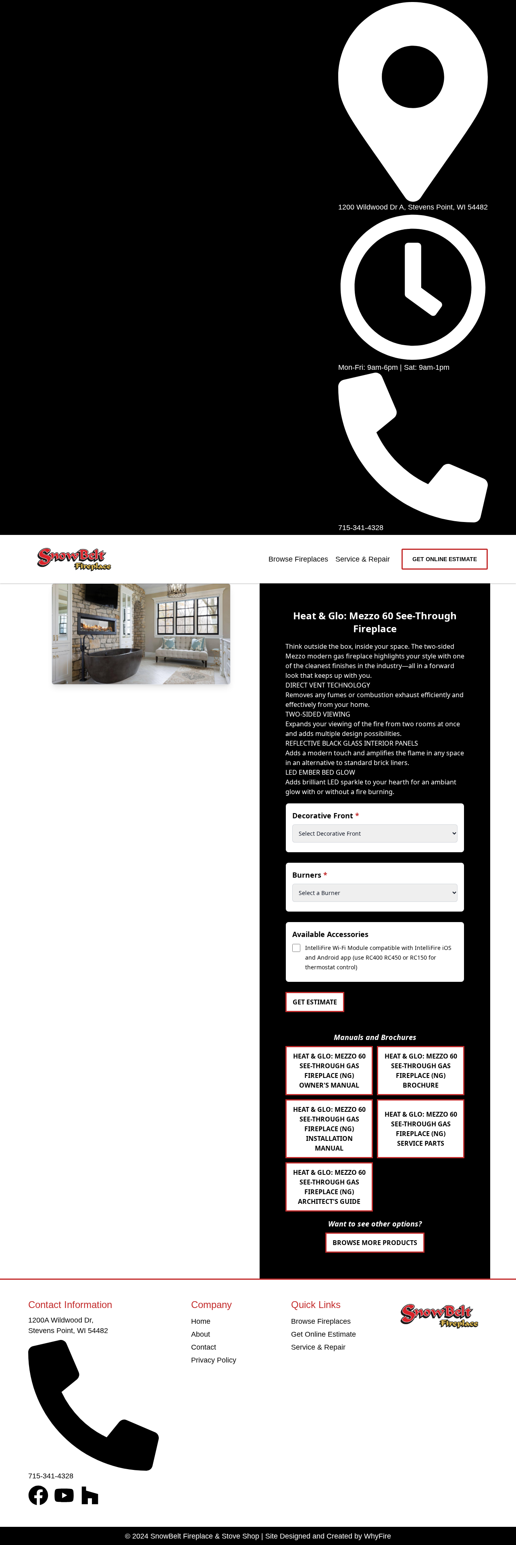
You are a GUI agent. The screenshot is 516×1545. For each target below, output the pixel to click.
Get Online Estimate (323, 1334)
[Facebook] (38, 1495)
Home (200, 1321)
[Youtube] (64, 1495)
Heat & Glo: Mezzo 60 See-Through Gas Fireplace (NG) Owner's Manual (329, 1071)
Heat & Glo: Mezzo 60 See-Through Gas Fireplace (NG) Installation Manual (329, 1129)
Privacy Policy (213, 1360)
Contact (203, 1347)
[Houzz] (90, 1495)
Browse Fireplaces (298, 559)
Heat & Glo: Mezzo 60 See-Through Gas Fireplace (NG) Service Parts (421, 1129)
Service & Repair (362, 559)
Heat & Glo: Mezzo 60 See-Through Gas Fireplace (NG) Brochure (421, 1071)
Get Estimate (315, 1002)
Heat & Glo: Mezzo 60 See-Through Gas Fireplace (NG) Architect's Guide (329, 1187)
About (200, 1334)
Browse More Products (375, 1242)
